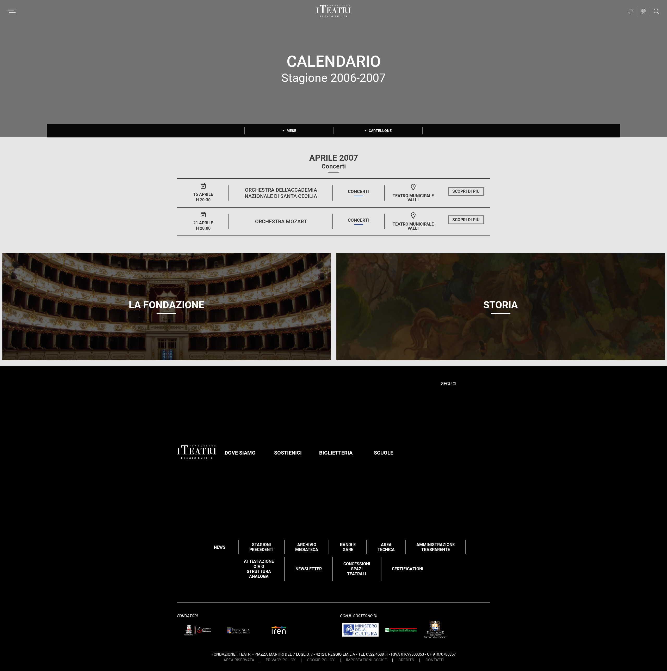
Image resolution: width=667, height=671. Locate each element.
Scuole (383, 453)
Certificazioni (407, 568)
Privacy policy (280, 660)
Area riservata (239, 660)
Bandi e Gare (348, 547)
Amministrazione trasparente (435, 547)
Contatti (434, 660)
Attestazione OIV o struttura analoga (259, 569)
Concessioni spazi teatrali (356, 568)
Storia (500, 305)
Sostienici (288, 453)
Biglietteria (336, 453)
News (219, 547)
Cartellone (380, 131)
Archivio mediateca (306, 547)
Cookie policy (321, 660)
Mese (291, 131)
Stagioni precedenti (261, 547)
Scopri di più (466, 191)
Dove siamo (240, 453)
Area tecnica (386, 547)
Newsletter (308, 568)
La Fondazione (166, 305)
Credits (406, 660)
